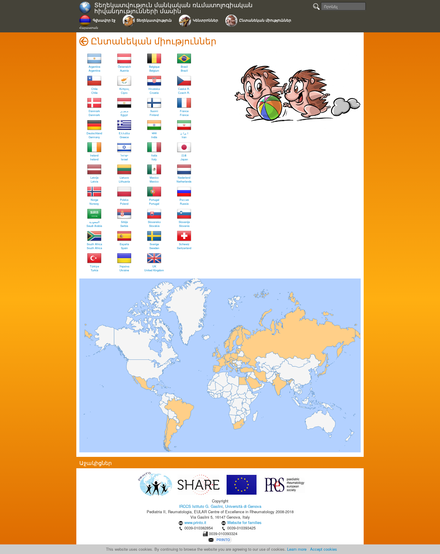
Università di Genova (243, 506)
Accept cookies (323, 549)
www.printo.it (195, 522)
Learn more (297, 549)
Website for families (244, 522)
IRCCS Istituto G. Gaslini (201, 506)
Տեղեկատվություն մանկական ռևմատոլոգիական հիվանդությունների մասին (173, 8)
